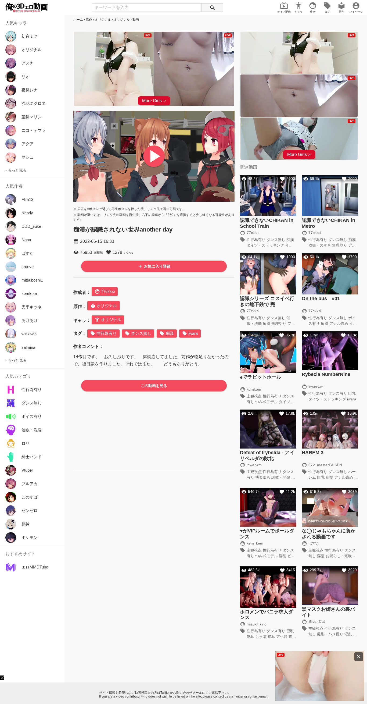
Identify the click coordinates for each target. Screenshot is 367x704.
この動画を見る (154, 385)
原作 (89, 20)
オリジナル (103, 20)
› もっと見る (16, 170)
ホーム (78, 20)
